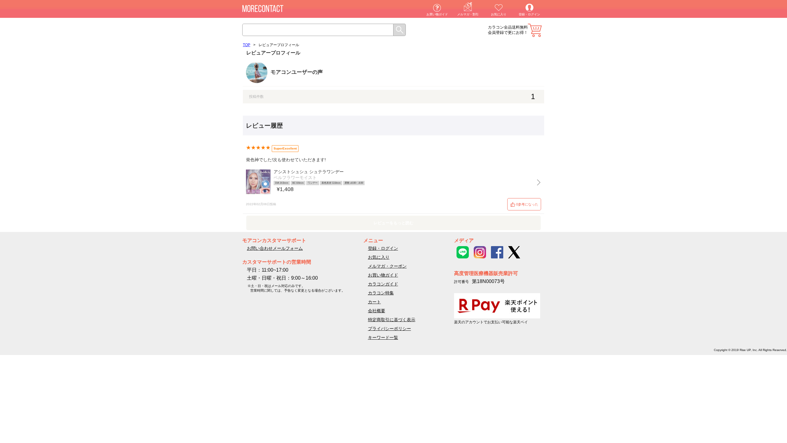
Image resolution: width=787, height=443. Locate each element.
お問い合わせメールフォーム (275, 248)
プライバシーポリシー (389, 328)
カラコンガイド (383, 283)
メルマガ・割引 (468, 14)
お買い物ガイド (437, 14)
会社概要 (376, 310)
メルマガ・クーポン (387, 266)
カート (535, 30)
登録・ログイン (529, 14)
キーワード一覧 (383, 337)
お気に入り (498, 14)
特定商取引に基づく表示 (391, 319)
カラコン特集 (381, 292)
